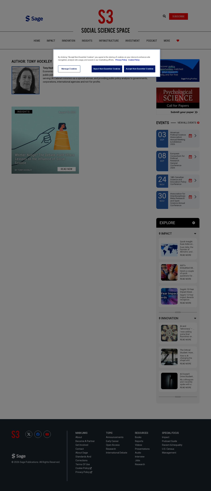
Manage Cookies (69, 69)
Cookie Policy (133, 60)
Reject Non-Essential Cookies (106, 69)
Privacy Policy (121, 60)
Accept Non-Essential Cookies (139, 69)
